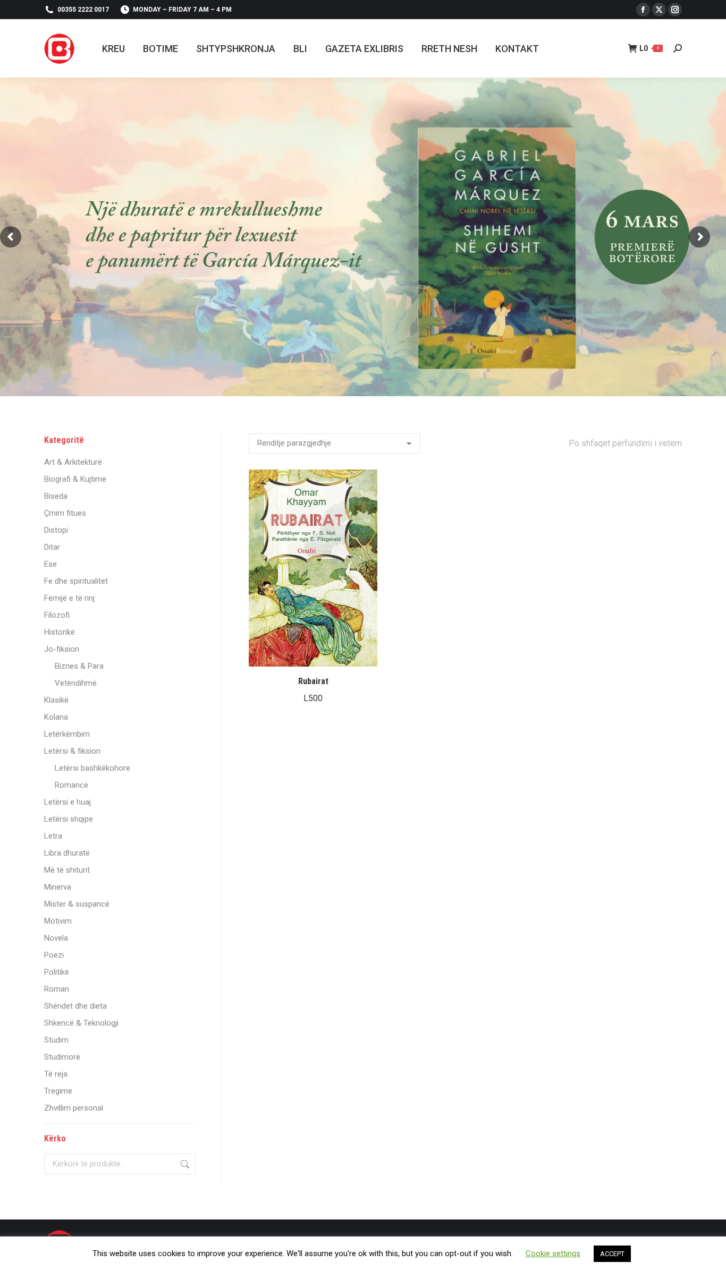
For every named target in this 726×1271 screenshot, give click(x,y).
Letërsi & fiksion (72, 751)
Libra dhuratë (67, 853)
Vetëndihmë (76, 683)
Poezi (54, 955)
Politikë (56, 972)
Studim (56, 1040)
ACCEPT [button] (612, 1254)
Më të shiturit (67, 870)
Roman (56, 989)
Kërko (184, 1164)
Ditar (52, 547)
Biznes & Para (79, 666)
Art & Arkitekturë (73, 462)
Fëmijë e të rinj (69, 598)
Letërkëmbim (67, 734)
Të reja (55, 1074)
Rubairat (313, 681)
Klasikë (56, 700)
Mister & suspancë (76, 904)
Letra (53, 836)
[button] (363, 652)
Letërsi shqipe (68, 819)
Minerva (57, 887)
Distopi (56, 530)
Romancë (71, 785)
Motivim (58, 921)
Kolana (56, 717)
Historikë (59, 632)
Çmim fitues (65, 513)
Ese (50, 564)
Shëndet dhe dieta (75, 1006)
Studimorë (62, 1057)
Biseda (55, 496)
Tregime (58, 1091)
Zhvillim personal (73, 1108)
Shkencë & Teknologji (81, 1023)
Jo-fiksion (61, 649)
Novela (56, 938)
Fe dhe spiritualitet (76, 581)
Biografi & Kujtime (75, 479)
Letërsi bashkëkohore (92, 768)
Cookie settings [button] (553, 1253)
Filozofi (57, 615)
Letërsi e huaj (67, 802)
